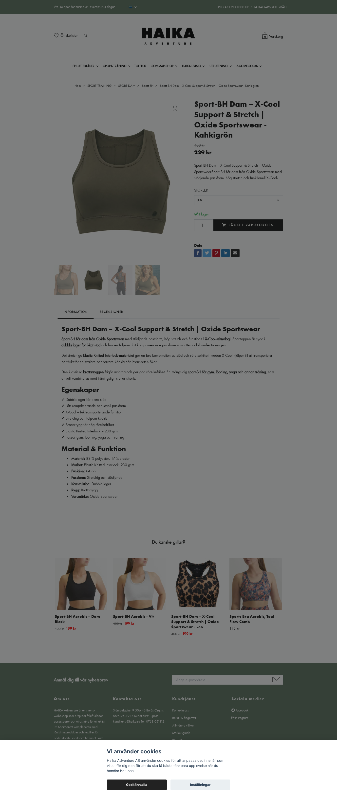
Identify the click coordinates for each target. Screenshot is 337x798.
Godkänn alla (136, 785)
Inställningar (200, 785)
